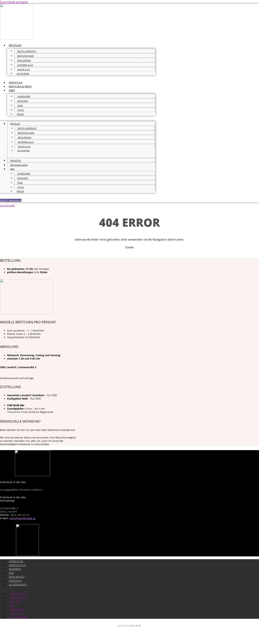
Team (20, 105)
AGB (11, 573)
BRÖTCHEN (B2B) (25, 55)
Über (12, 90)
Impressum (16, 561)
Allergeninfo (18, 584)
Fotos (20, 110)
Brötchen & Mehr (20, 86)
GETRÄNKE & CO (25, 65)
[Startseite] (16, 38)
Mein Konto (16, 576)
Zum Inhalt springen (14, 2)
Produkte (22, 101)
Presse (20, 114)
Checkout (15, 580)
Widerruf (15, 569)
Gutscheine (23, 73)
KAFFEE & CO (23, 69)
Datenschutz (17, 565)
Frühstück (15, 82)
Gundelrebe (23, 96)
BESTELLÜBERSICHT (26, 51)
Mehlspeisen (24, 60)
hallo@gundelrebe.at (22, 518)
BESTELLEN (15, 45)
